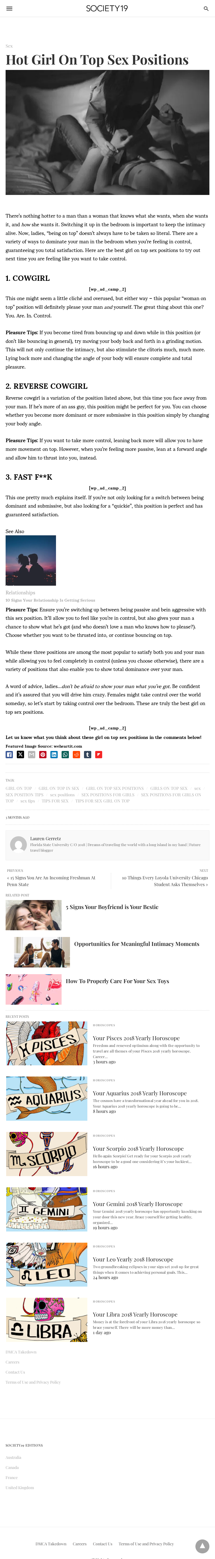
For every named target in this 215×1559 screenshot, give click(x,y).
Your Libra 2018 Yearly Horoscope (135, 1314)
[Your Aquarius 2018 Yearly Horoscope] (46, 1099)
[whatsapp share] (65, 754)
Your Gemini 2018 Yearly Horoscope (138, 1203)
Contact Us (15, 1372)
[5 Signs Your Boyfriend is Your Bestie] (34, 915)
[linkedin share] (54, 754)
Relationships (20, 592)
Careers (12, 1362)
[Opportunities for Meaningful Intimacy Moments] (42, 952)
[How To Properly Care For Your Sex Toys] (34, 989)
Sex (9, 46)
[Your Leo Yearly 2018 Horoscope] (46, 1265)
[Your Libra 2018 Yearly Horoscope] (46, 1320)
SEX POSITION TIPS (24, 794)
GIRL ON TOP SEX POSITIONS (115, 788)
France (12, 1477)
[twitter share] (20, 754)
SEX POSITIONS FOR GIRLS (107, 794)
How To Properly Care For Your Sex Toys (117, 981)
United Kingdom (20, 1487)
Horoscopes (104, 1025)
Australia (13, 1457)
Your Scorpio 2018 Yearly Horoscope (138, 1148)
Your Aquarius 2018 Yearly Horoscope (140, 1093)
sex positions (62, 794)
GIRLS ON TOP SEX (169, 788)
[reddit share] (76, 754)
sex (197, 788)
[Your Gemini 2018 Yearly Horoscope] (46, 1209)
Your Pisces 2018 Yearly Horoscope (136, 1038)
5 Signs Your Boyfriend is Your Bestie (112, 906)
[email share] (31, 754)
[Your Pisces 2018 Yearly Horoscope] (46, 1043)
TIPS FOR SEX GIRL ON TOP (102, 801)
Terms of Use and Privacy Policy (33, 1382)
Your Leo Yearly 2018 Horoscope (133, 1259)
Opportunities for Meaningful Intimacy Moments (136, 943)
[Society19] (107, 9)
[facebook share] (9, 754)
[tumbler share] (87, 754)
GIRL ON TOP (19, 788)
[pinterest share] (42, 754)
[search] (206, 8)
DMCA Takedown (21, 1352)
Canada (12, 1467)
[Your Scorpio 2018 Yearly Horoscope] (46, 1154)
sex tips (27, 801)
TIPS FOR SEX (55, 801)
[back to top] (202, 1546)
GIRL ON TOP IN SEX (59, 788)
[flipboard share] (98, 754)
